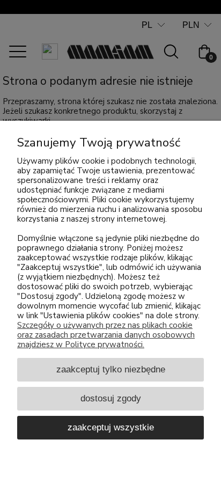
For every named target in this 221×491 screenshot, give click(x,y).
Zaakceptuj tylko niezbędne (110, 369)
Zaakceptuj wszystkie (111, 427)
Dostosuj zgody (110, 398)
